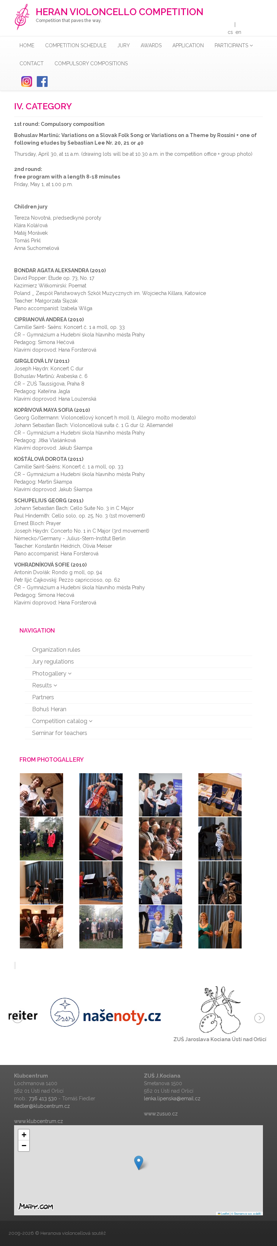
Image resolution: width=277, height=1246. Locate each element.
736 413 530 (43, 1098)
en (238, 32)
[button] (138, 1162)
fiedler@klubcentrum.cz (42, 1106)
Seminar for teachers (59, 733)
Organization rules (56, 649)
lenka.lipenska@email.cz (172, 1098)
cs (230, 32)
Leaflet (224, 1213)
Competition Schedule (75, 45)
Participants (232, 45)
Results (42, 685)
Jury (123, 45)
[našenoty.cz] (73, 1012)
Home (26, 45)
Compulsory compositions (91, 63)
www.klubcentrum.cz (38, 1121)
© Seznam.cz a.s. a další (246, 1213)
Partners (43, 697)
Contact (31, 63)
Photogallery (50, 673)
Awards (151, 45)
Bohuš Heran (49, 709)
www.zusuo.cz (161, 1114)
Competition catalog (60, 721)
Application (188, 45)
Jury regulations (53, 661)
